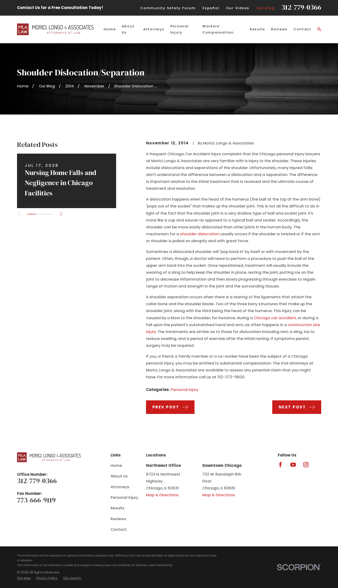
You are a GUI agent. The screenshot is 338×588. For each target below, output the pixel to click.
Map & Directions (162, 495)
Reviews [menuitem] (279, 29)
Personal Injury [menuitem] (179, 29)
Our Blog (265, 8)
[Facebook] (280, 464)
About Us (119, 476)
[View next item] (61, 214)
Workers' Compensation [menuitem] (218, 29)
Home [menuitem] (110, 29)
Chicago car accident (275, 318)
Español (211, 8)
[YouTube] (293, 464)
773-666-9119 (36, 500)
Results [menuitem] (257, 29)
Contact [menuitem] (302, 29)
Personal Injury (184, 389)
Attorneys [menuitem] (153, 29)
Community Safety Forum (168, 8)
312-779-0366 (301, 7)
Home (116, 465)
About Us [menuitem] (128, 29)
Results (117, 508)
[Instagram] (306, 464)
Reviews (118, 519)
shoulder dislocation (199, 234)
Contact (119, 529)
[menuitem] (24, 578)
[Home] (55, 29)
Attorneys (120, 487)
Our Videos (237, 8)
